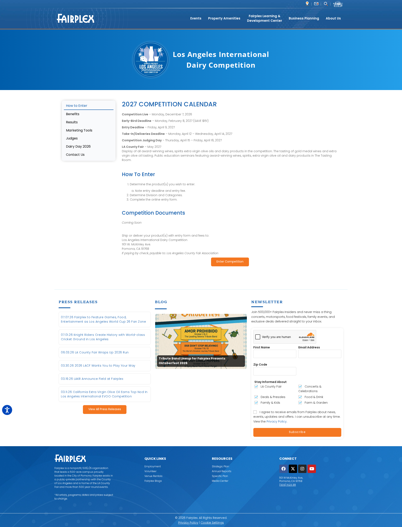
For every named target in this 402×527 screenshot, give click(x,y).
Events (195, 18)
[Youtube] (312, 469)
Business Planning (304, 18)
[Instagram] (302, 469)
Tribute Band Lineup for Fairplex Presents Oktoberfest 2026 (192, 361)
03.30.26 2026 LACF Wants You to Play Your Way (98, 365)
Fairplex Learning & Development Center (264, 18)
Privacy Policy (277, 421)
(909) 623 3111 (287, 485)
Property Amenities (224, 18)
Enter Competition (230, 261)
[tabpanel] (230, 187)
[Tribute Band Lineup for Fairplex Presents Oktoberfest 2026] (201, 341)
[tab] (88, 106)
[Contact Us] (316, 3)
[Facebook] (283, 469)
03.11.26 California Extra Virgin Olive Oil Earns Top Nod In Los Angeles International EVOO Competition (104, 394)
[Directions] (307, 3)
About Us (333, 18)
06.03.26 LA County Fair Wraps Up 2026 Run (95, 352)
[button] (325, 4)
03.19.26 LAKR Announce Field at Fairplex (92, 379)
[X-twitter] (293, 469)
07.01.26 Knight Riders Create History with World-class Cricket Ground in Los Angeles (103, 337)
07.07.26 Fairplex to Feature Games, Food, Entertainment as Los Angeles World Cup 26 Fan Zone (103, 319)
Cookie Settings (212, 523)
